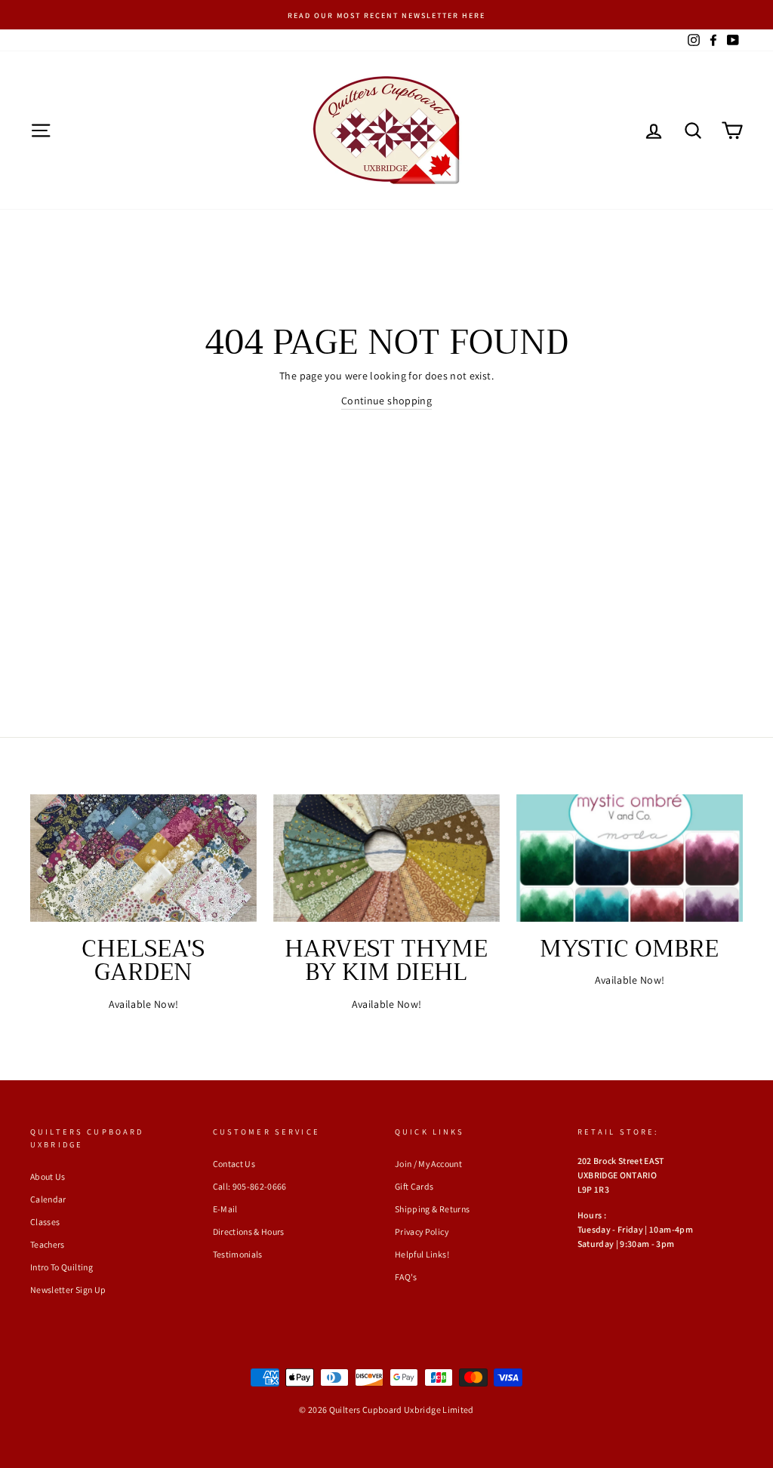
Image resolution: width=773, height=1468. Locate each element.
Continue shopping (386, 400)
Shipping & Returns (432, 1209)
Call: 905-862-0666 (250, 1186)
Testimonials (238, 1254)
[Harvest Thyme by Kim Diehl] (386, 858)
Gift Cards (414, 1186)
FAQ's (406, 1276)
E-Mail (225, 1209)
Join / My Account (428, 1163)
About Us (48, 1176)
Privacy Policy (421, 1231)
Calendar (48, 1199)
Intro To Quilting (61, 1267)
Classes (45, 1221)
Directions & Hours (249, 1231)
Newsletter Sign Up (68, 1289)
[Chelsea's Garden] (143, 858)
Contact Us (234, 1163)
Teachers (47, 1244)
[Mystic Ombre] (629, 858)
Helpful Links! (422, 1254)
